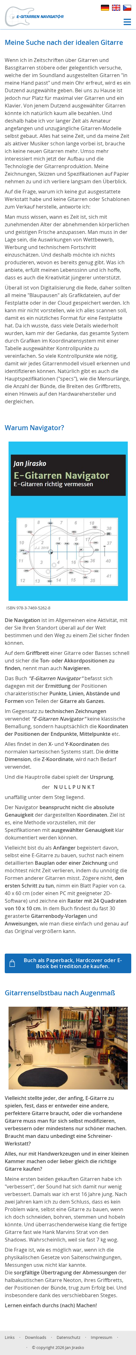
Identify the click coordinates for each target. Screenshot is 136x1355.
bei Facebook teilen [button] (13, 1348)
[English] (115, 6)
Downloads (35, 1337)
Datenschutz (68, 1337)
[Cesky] (126, 6)
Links (10, 1337)
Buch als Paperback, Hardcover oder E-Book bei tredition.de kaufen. (73, 963)
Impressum (101, 1337)
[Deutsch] (104, 6)
